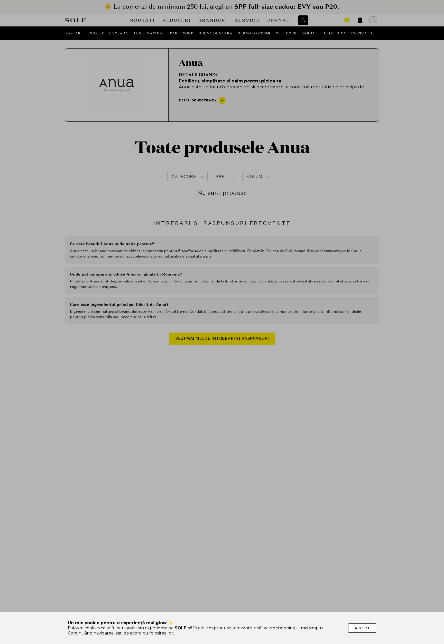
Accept (362, 628)
